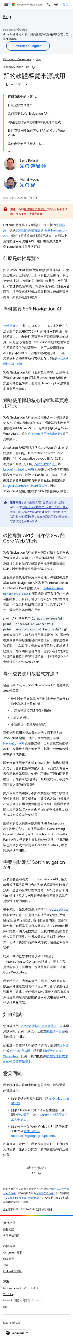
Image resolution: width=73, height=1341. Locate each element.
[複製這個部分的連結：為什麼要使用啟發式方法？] (63, 674)
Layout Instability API (18, 470)
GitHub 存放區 (20, 1051)
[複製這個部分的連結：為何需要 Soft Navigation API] (7, 314)
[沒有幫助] (34, 67)
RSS (5, 1306)
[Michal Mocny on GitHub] (27, 186)
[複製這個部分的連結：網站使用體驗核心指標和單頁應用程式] (21, 406)
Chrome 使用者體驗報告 (45, 434)
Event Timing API (45, 464)
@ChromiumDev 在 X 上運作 (20, 1288)
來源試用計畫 (55, 1031)
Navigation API (13, 743)
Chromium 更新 (12, 1252)
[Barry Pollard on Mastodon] (33, 167)
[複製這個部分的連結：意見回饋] (26, 1073)
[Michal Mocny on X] (22, 186)
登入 (65, 4)
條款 (6, 1322)
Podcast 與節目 (12, 1271)
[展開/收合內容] (36, 97)
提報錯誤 (8, 1229)
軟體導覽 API (12, 326)
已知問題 (23, 1115)
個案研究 (8, 1258)
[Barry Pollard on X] (22, 167)
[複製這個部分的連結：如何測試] (26, 1014)
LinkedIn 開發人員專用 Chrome (22, 1300)
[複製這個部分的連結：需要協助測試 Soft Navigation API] (14, 868)
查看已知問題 (11, 1235)
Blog (7, 16)
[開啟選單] (6, 4)
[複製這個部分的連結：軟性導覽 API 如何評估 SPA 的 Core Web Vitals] (41, 541)
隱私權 (16, 1322)
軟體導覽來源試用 (35, 209)
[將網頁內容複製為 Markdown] (20, 84)
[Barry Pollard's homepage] (43, 167)
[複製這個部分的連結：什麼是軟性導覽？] (44, 259)
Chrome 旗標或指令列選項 (38, 1026)
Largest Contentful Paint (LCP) (25, 486)
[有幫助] (28, 67)
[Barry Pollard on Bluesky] (38, 167)
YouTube (8, 1294)
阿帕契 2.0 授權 (45, 1193)
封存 (6, 1265)
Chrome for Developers (17, 59)
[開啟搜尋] (48, 4)
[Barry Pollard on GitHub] (27, 167)
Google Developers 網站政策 (22, 1197)
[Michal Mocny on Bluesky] (33, 186)
